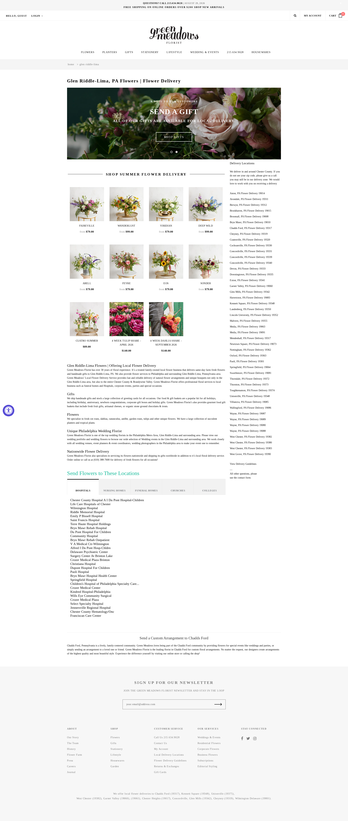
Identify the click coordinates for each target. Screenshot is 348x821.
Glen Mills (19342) (200, 798)
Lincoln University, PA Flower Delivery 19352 (254, 315)
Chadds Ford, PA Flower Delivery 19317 (251, 228)
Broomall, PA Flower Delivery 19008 (249, 216)
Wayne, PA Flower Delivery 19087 (248, 413)
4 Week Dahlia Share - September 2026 (166, 342)
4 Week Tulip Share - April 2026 (126, 342)
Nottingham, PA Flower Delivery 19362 (250, 349)
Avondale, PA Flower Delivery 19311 (249, 199)
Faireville (87, 225)
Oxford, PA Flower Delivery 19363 (248, 355)
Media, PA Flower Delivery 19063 (247, 326)
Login (35, 15)
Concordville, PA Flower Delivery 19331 (251, 251)
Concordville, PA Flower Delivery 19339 (251, 257)
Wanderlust (126, 225)
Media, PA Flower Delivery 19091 (247, 332)
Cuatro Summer (87, 340)
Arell (87, 283)
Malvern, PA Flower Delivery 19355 (248, 320)
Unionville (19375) (222, 793)
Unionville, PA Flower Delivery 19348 (250, 396)
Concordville (179, 798)
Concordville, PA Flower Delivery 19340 (251, 263)
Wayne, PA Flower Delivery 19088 (248, 431)
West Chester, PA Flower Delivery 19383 (251, 448)
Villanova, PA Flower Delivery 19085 (249, 402)
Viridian (166, 225)
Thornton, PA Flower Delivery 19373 (249, 384)
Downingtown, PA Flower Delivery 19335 (251, 274)
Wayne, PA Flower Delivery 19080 (248, 425)
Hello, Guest (16, 15)
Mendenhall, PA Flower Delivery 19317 (250, 338)
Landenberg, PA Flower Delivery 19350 (250, 309)
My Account (313, 15)
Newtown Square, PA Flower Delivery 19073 (253, 344)
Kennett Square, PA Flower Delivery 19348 (252, 303)
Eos (166, 283)
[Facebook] (242, 739)
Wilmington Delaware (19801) (253, 798)
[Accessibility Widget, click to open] (8, 410)
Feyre (126, 283)
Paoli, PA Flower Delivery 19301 (247, 361)
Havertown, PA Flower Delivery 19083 (250, 297)
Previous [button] (82, 123)
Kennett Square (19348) (195, 793)
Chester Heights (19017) (156, 798)
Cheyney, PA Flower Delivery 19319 (249, 234)
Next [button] (266, 123)
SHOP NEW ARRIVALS (209, 7)
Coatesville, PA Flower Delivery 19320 (250, 239)
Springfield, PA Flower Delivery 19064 (250, 367)
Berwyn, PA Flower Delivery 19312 (248, 205)
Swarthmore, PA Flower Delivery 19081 (250, 373)
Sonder (205, 283)
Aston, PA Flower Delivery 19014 (247, 193)
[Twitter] (248, 739)
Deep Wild (205, 225)
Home (71, 64)
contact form (244, 477)
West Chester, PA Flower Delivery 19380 (251, 442)
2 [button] (176, 152)
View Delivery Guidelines (243, 464)
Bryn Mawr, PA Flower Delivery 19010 (250, 222)
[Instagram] (255, 739)
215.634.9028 (174, 3)
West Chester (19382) (89, 798)
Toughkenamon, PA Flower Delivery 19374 (252, 390)
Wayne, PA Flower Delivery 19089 (248, 419)
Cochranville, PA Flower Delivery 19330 (251, 245)
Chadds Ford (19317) (167, 793)
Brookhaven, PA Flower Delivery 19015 (250, 210)
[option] (174, 124)
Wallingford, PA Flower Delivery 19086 (250, 407)
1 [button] (171, 152)
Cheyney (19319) (224, 798)
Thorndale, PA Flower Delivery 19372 (249, 378)
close (340, 3)
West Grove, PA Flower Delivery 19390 (250, 454)
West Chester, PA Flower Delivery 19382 (251, 436)
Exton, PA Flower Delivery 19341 (247, 280)
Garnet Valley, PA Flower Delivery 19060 (251, 286)
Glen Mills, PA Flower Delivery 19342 (250, 292)
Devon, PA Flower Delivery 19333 (248, 268)
